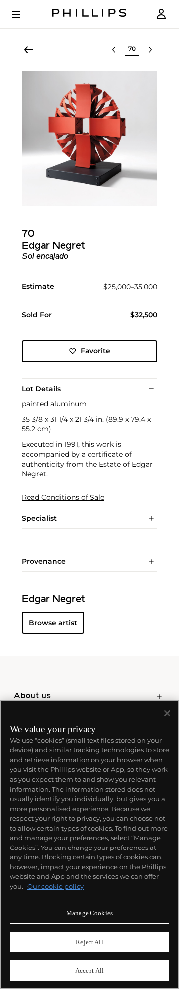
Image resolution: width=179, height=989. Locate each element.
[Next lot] (150, 50)
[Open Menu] (23, 14)
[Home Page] (89, 14)
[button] (89, 138)
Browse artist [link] (53, 622)
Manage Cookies (89, 913)
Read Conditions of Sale (63, 497)
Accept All (89, 970)
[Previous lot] (114, 50)
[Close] (167, 713)
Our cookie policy (55, 886)
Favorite (95, 350)
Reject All (89, 942)
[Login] (161, 14)
